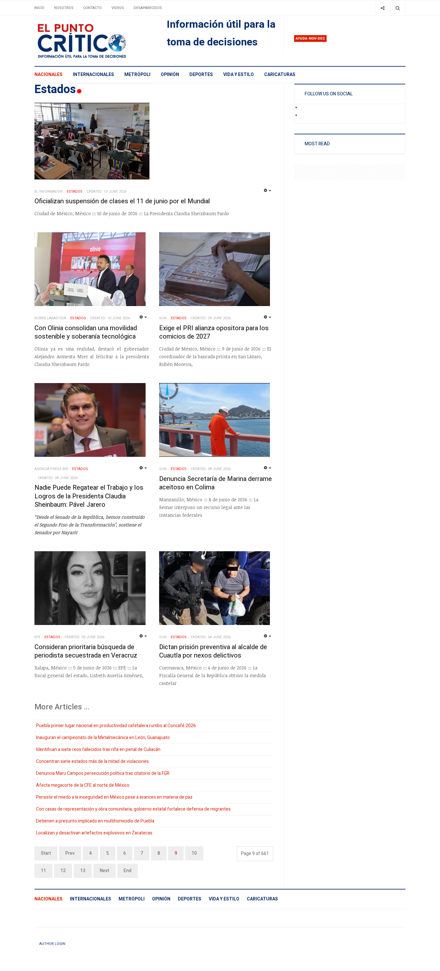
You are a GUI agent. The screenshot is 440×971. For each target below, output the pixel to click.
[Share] (382, 7)
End (127, 870)
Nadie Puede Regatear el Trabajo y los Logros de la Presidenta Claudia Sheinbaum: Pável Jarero (88, 496)
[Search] (397, 7)
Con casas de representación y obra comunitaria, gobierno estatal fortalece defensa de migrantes (133, 809)
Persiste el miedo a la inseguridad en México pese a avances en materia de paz (114, 797)
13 (82, 870)
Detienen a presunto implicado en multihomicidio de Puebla (95, 821)
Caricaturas (279, 74)
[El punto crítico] (92, 41)
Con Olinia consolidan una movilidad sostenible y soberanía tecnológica (85, 332)
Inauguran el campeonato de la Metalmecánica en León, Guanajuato (103, 737)
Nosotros (63, 8)
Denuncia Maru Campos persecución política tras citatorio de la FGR (102, 773)
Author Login (52, 944)
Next (104, 870)
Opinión (170, 74)
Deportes (201, 74)
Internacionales (93, 74)
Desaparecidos (148, 8)
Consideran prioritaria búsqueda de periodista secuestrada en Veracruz (85, 651)
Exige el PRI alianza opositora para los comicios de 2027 (214, 332)
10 (194, 853)
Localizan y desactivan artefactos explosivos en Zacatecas (94, 833)
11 (43, 870)
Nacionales (48, 74)
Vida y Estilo (238, 74)
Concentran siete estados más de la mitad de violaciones (92, 761)
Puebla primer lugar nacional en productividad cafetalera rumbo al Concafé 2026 (116, 725)
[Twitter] (305, 115)
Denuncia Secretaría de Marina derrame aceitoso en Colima (215, 483)
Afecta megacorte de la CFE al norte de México (82, 785)
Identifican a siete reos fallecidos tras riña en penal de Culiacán (98, 749)
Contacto (92, 8)
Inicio (39, 8)
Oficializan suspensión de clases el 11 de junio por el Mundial (122, 201)
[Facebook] (305, 108)
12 (63, 870)
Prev (70, 853)
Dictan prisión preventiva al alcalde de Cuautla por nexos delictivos (213, 651)
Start (46, 853)
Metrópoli (137, 74)
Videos (117, 8)
